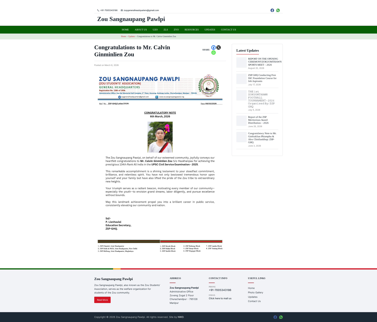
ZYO (176, 29)
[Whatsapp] (213, 52)
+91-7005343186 (109, 10)
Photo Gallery (255, 292)
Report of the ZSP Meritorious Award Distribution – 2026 (258, 120)
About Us (141, 29)
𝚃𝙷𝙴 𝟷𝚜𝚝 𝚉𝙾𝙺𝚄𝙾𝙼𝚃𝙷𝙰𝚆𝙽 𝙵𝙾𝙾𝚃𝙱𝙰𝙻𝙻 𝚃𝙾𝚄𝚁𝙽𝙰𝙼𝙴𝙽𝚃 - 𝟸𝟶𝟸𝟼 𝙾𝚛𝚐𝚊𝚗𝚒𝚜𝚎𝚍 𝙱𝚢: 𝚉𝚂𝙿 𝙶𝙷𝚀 (261, 99)
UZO (155, 29)
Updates (210, 29)
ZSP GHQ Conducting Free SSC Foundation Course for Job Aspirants (262, 78)
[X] (218, 47)
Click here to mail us (220, 298)
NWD (180, 317)
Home (125, 29)
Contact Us (228, 29)
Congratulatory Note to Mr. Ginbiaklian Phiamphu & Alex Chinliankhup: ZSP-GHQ (262, 138)
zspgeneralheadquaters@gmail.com (141, 10)
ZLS (166, 29)
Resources (192, 29)
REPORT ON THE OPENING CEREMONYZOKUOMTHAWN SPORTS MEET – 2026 (265, 61)
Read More (102, 300)
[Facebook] (213, 47)
